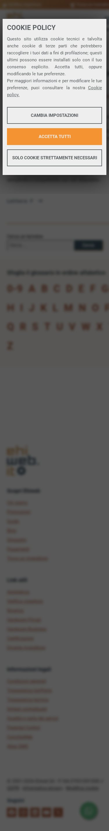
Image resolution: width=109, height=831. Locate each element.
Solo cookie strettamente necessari (54, 157)
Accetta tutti (55, 136)
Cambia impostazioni (54, 115)
